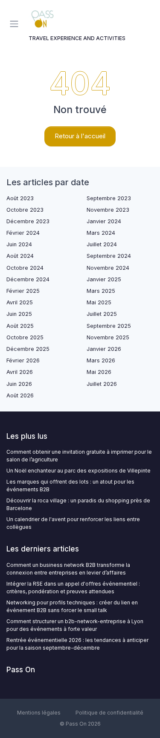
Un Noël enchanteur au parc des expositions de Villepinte (78, 470)
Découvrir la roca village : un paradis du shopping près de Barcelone (78, 504)
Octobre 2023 (25, 210)
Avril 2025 (19, 302)
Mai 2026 (99, 372)
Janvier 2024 (104, 221)
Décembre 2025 (27, 349)
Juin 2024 (19, 244)
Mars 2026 (101, 360)
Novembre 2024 (108, 268)
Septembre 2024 (109, 256)
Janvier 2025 (104, 279)
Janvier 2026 (104, 349)
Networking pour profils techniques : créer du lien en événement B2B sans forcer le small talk (72, 606)
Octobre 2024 (25, 268)
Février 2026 (23, 360)
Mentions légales (39, 712)
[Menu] (15, 24)
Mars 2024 (101, 233)
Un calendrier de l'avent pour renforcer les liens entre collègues (73, 523)
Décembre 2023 (27, 221)
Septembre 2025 (109, 326)
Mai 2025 (99, 302)
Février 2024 (23, 233)
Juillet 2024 (102, 244)
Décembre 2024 (27, 279)
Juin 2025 (19, 314)
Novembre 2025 (108, 337)
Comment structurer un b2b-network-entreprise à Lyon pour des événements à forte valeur (74, 625)
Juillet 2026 (102, 384)
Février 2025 (23, 291)
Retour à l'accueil (80, 136)
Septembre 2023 (109, 198)
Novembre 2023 (108, 210)
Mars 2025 (101, 291)
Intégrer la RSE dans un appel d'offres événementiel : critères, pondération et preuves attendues (73, 587)
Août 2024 (20, 256)
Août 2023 (20, 198)
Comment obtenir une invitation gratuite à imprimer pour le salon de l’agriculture (79, 456)
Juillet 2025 (102, 314)
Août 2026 (20, 395)
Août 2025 (20, 326)
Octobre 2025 (25, 337)
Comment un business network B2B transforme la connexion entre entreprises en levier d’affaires (68, 569)
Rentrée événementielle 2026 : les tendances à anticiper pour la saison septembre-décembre (77, 644)
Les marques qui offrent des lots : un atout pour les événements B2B (70, 485)
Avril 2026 (19, 372)
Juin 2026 (19, 384)
